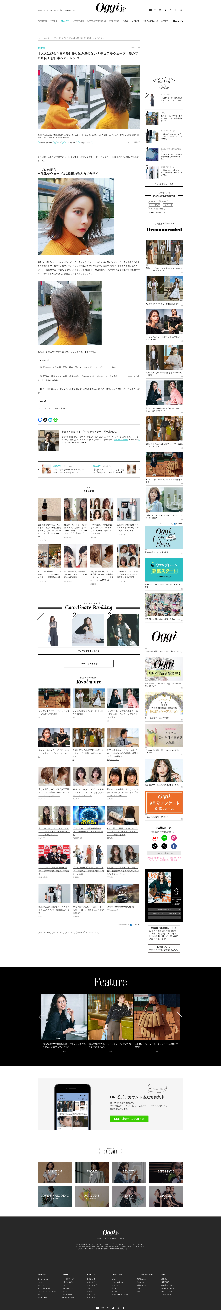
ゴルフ (114, 1279)
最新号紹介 (165, 1282)
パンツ (40, 1282)
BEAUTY (65, 21)
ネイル (153, 209)
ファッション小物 (44, 1288)
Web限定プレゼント (168, 1288)
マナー (64, 1291)
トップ (40, 38)
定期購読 (156, 913)
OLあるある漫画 (68, 1297)
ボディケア (169, 205)
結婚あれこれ (141, 1285)
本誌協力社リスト (167, 1285)
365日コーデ (42, 1297)
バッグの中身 (67, 1294)
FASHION (42, 21)
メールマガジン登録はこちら (164, 853)
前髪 (80, 932)
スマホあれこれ (67, 1288)
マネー (64, 1285)
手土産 (114, 1288)
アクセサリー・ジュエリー (47, 1291)
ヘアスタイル (62, 38)
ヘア (54, 38)
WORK (54, 21)
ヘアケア (71, 932)
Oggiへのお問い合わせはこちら (163, 950)
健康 (161, 209)
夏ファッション (43, 1279)
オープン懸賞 (166, 1294)
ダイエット (91, 1297)
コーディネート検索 (89, 664)
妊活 (138, 1288)
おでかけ (115, 1291)
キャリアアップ (67, 1279)
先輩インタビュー (68, 1282)
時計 (39, 1294)
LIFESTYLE (78, 21)
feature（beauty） (47, 143)
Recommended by (123, 925)
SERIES (164, 21)
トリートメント (92, 932)
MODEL (135, 21)
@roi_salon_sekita (121, 440)
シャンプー (59, 932)
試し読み (172, 913)
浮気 (138, 1291)
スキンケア (154, 201)
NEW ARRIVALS (150, 21)
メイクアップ (155, 205)
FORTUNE (114, 21)
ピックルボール (117, 1282)
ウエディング (141, 1282)
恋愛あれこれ (141, 1279)
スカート (41, 1285)
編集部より (165, 1279)
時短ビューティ (86, 143)
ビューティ (47, 38)
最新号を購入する (164, 910)
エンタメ (115, 1285)
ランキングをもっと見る (88, 651)
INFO (125, 21)
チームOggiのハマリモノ (121, 1294)
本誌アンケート (166, 1291)
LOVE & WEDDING (96, 21)
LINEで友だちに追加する (129, 1118)
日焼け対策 (91, 1279)
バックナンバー (164, 917)
